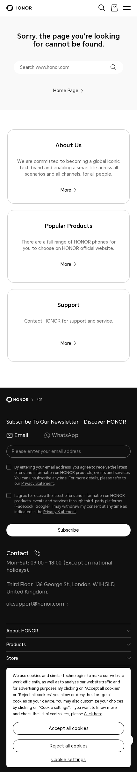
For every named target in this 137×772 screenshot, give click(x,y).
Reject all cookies (69, 745)
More (66, 190)
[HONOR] (21, 399)
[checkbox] (68, 476)
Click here (93, 714)
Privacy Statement (37, 483)
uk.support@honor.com (35, 604)
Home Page (65, 90)
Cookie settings (68, 759)
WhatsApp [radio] (65, 435)
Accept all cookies (69, 728)
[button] (113, 67)
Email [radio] (21, 435)
